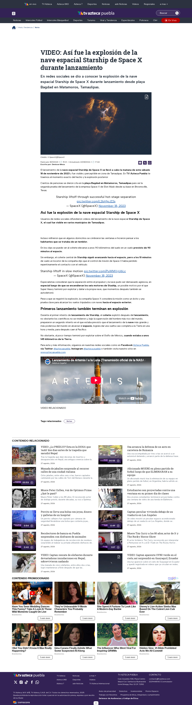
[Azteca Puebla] (96, 13)
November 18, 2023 (112, 206)
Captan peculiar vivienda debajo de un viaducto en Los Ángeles (150, 513)
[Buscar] (177, 13)
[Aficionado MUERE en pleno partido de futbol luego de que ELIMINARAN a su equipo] (110, 476)
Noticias (106, 4)
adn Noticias (121, 4)
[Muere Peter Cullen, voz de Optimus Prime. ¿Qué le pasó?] (24, 498)
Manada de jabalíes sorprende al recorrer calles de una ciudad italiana (65, 470)
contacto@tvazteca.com (159, 679)
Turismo (91, 20)
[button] (96, 703)
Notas (69, 421)
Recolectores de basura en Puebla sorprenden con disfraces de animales (63, 535)
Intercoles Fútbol (34, 20)
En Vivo (172, 20)
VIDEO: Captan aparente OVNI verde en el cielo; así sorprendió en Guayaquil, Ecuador (152, 556)
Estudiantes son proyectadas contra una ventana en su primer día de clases (151, 492)
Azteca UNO (63, 4)
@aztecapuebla (62, 348)
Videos (135, 4)
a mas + (164, 4)
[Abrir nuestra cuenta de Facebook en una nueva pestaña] (32, 682)
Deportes (92, 4)
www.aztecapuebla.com (53, 352)
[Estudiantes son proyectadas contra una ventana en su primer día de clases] (110, 498)
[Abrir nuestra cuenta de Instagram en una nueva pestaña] (21, 682)
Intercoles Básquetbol (58, 20)
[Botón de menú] (13, 13)
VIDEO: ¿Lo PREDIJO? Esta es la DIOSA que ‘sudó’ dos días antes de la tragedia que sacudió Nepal (66, 450)
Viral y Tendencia (108, 20)
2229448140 (154, 682)
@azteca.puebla (92, 348)
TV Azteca (47, 4)
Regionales (149, 4)
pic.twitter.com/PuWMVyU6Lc (105, 271)
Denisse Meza (58, 164)
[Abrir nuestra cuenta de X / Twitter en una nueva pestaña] (15, 682)
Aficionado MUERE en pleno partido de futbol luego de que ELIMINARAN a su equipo (150, 471)
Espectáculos (128, 20)
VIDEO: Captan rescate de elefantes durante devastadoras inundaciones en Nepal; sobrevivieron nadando (67, 558)
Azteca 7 (78, 4)
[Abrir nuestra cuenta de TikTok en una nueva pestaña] (26, 682)
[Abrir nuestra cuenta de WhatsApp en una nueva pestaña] (37, 682)
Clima (156, 20)
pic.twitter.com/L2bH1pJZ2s (96, 201)
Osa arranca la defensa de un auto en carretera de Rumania (149, 448)
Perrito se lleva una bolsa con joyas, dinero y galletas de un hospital (66, 513)
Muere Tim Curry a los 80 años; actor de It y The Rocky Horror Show (152, 535)
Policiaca (144, 20)
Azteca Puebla (141, 345)
